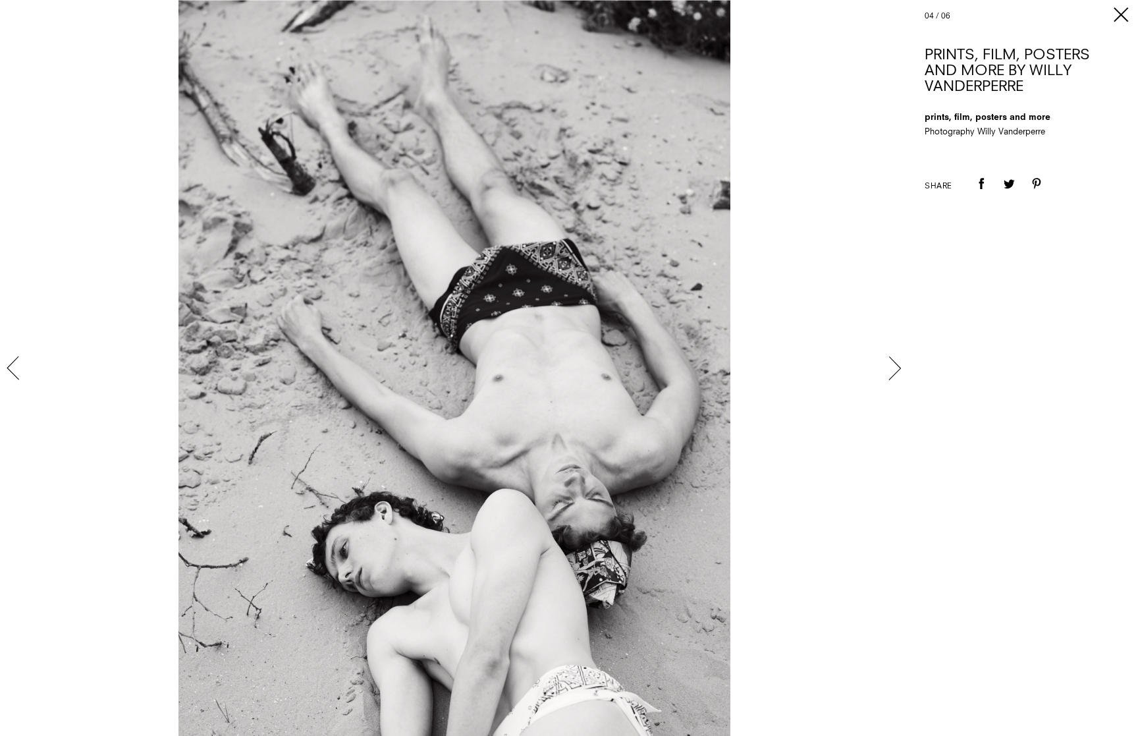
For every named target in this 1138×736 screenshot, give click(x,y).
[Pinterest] (1036, 193)
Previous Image (14, 368)
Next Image (894, 368)
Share (938, 186)
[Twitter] (1009, 193)
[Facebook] (981, 193)
